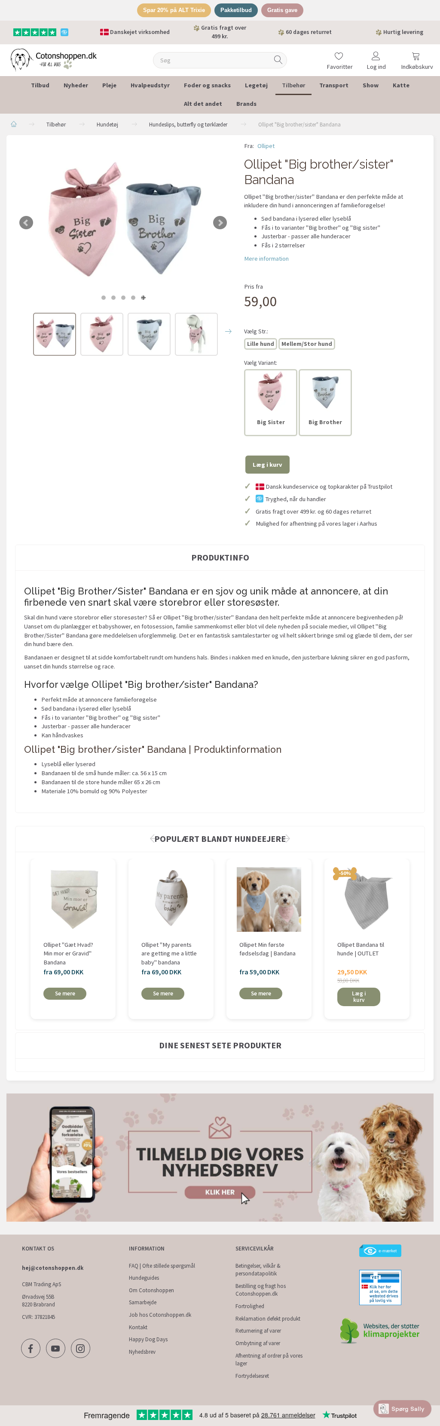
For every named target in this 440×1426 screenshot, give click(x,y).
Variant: (260, 363)
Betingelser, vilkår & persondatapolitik (258, 1270)
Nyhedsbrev (142, 1351)
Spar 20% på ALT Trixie (174, 10)
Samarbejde (142, 1302)
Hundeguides (144, 1277)
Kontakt (138, 1327)
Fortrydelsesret (252, 1376)
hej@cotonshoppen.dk (52, 1268)
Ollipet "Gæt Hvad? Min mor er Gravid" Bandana (68, 953)
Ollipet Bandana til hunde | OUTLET (360, 949)
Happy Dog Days (148, 1339)
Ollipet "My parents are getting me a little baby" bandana (169, 953)
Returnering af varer (258, 1330)
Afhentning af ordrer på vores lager (268, 1359)
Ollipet (266, 146)
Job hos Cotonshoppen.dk (160, 1314)
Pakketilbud (236, 10)
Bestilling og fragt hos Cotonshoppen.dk (260, 1290)
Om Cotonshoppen (151, 1290)
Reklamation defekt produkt (267, 1318)
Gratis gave (282, 10)
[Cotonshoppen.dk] (54, 59)
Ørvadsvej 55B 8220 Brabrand (38, 1301)
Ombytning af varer (257, 1343)
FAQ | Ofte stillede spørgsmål (162, 1265)
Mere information (266, 258)
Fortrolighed (249, 1306)
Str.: (256, 331)
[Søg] (278, 60)
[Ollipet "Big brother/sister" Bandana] (123, 223)
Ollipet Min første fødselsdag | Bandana (267, 949)
